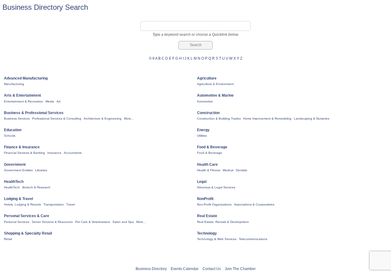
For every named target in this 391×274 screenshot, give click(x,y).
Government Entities (18, 170)
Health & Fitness (208, 170)
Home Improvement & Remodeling (267, 118)
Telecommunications (253, 239)
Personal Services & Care (26, 216)
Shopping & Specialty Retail (28, 233)
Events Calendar (185, 269)
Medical (228, 170)
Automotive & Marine (215, 95)
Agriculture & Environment (215, 84)
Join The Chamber (240, 269)
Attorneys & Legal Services (216, 187)
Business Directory (151, 269)
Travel (70, 204)
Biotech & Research (36, 187)
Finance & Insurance (22, 147)
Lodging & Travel (18, 199)
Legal (201, 182)
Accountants (73, 152)
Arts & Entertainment (22, 95)
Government (15, 164)
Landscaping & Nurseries (311, 118)
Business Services (17, 118)
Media (50, 101)
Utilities (202, 135)
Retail (8, 239)
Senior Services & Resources (52, 222)
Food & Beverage (212, 147)
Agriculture (207, 78)
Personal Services (16, 222)
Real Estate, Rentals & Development (223, 222)
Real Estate (207, 216)
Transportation (53, 204)
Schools (9, 135)
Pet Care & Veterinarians (92, 222)
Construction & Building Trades (219, 118)
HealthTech (14, 182)
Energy (203, 130)
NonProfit (205, 199)
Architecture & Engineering (103, 118)
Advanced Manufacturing (26, 78)
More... (129, 118)
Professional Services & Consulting (56, 118)
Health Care (207, 164)
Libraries (41, 170)
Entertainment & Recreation (23, 101)
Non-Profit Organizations (214, 204)
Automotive (205, 101)
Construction (208, 113)
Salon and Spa (123, 222)
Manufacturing (14, 84)
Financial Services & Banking (24, 152)
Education (12, 130)
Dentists (241, 170)
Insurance (54, 152)
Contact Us (212, 269)
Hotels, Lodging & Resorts (22, 204)
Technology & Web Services (216, 239)
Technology (207, 233)
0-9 (152, 58)
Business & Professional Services (34, 113)
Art (58, 101)
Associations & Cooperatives (254, 204)
